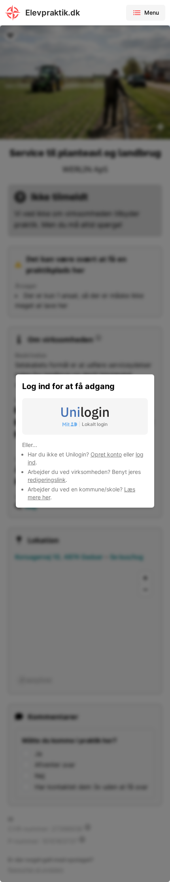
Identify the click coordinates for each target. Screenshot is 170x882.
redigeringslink (47, 479)
